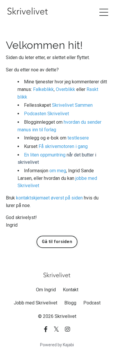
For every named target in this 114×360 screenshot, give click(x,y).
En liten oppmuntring (44, 155)
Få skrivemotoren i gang (63, 146)
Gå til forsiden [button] (57, 241)
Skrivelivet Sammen (72, 105)
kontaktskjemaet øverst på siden (49, 198)
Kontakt (70, 289)
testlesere (78, 138)
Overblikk (65, 89)
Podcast (92, 303)
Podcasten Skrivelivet (46, 113)
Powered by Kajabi (57, 344)
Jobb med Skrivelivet (35, 303)
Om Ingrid (46, 289)
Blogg (70, 303)
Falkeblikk (43, 89)
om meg (57, 170)
